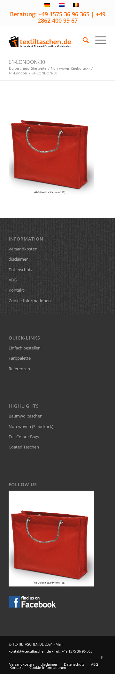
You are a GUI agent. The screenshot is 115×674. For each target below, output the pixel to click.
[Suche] (82, 40)
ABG (13, 280)
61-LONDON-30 (27, 61)
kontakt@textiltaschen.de (30, 651)
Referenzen (19, 368)
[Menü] (97, 40)
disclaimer (18, 259)
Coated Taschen (24, 447)
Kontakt (16, 290)
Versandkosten (23, 249)
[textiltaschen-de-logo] (48, 40)
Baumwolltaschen (25, 416)
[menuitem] (82, 40)
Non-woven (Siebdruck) (31, 426)
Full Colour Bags (24, 437)
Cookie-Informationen (30, 300)
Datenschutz (21, 269)
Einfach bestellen (25, 348)
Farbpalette (20, 358)
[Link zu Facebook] (101, 658)
